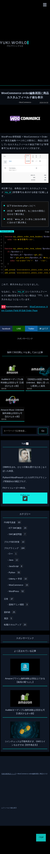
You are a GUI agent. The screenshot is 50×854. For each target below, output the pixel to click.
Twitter (31, 329)
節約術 (3, 389)
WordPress (16, 591)
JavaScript (15, 566)
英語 (8, 618)
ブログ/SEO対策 (14, 542)
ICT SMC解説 (17, 528)
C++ (12, 553)
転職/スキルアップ (15, 624)
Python (14, 572)
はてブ (45, 329)
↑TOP (40, 837)
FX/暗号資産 (12, 522)
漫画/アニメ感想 (18, 604)
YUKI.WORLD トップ (8, 774)
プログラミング (14, 548)
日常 (8, 599)
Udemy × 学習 (18, 579)
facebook (6, 329)
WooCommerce (25, 102)
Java (13, 560)
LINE (19, 329)
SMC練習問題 (17, 534)
